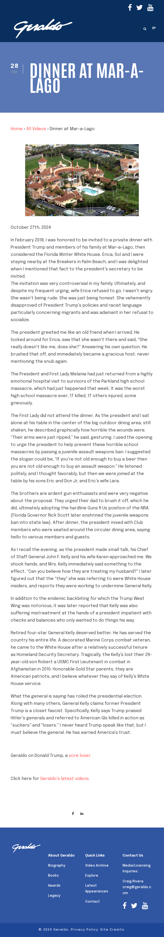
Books (53, 875)
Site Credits (112, 929)
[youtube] (150, 8)
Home (17, 129)
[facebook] (130, 8)
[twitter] (139, 8)
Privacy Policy (84, 929)
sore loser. (80, 755)
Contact (92, 901)
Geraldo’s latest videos (64, 779)
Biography (56, 865)
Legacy (54, 896)
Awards (54, 885)
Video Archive (97, 865)
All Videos (36, 129)
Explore (91, 875)
